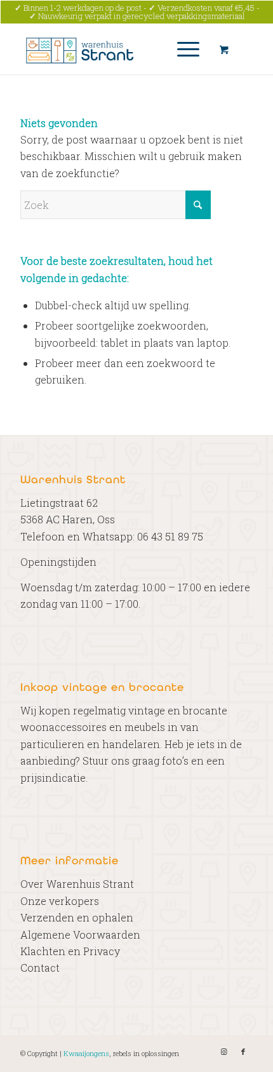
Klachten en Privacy (70, 951)
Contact (40, 967)
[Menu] (181, 48)
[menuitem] (186, 48)
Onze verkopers (59, 901)
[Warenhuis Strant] (113, 48)
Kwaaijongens (86, 1053)
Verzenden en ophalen (76, 917)
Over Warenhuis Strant (77, 883)
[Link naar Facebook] (243, 1051)
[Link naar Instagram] (224, 1051)
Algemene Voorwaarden (80, 934)
